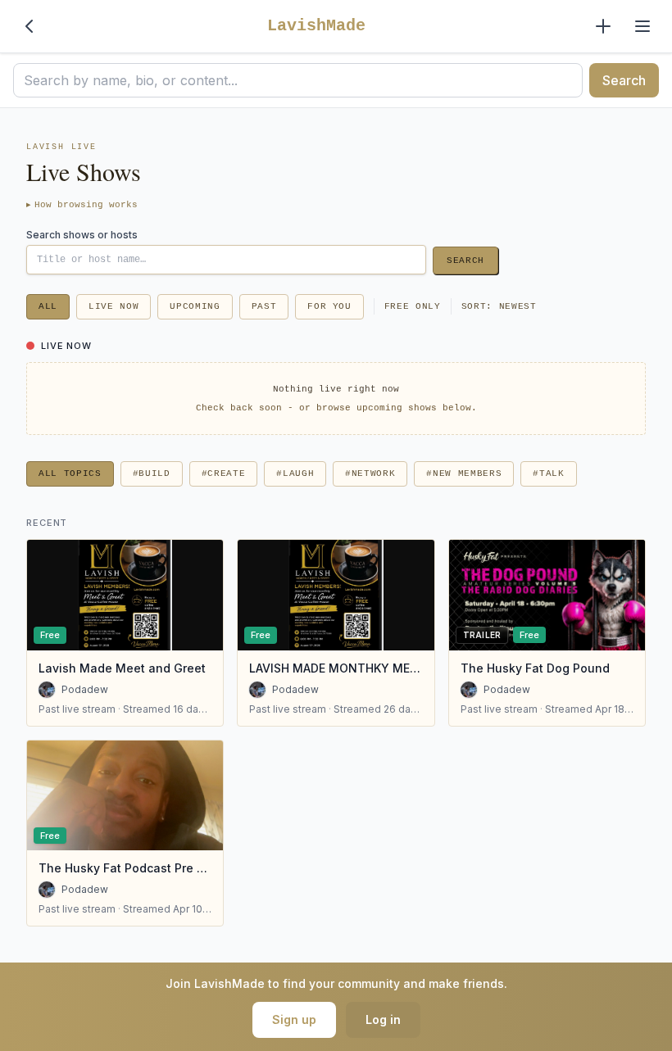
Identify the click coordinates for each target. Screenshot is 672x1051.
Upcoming (195, 306)
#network (370, 473)
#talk (548, 473)
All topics (70, 473)
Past (264, 306)
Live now (113, 306)
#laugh (295, 473)
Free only (412, 306)
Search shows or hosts (82, 235)
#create (224, 473)
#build (151, 473)
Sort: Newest (499, 306)
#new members (464, 473)
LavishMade (316, 25)
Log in (383, 1019)
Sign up (294, 1019)
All (48, 306)
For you (329, 306)
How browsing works (82, 205)
